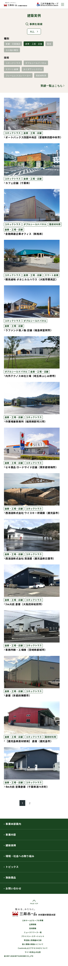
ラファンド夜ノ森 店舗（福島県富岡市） (29, 330)
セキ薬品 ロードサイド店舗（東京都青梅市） (31, 467)
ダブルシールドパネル (35, 62)
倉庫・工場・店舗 (33, 43)
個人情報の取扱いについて (32, 944)
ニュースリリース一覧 (33, 932)
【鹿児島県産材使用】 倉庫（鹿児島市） (29, 741)
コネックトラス (13, 62)
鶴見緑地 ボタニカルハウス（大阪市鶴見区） (31, 279)
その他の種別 (12, 50)
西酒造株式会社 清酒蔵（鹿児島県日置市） (30, 558)
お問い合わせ (13, 888)
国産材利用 (41, 75)
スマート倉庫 (12, 69)
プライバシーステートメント (32, 936)
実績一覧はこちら (52, 85)
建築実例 (11, 845)
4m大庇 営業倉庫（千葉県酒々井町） (27, 786)
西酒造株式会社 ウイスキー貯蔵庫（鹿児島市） (33, 513)
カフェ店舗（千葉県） (18, 183)
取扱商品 (11, 877)
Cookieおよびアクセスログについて (33, 948)
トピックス (12, 866)
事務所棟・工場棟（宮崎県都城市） (26, 649)
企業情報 (32, 924)
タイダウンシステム (32, 69)
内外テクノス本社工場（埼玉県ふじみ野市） (31, 376)
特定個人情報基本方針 (33, 940)
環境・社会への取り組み (20, 856)
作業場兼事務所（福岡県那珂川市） (26, 421)
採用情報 (32, 928)
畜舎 (49, 43)
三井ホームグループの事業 (32, 920)
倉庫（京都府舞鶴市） (18, 695)
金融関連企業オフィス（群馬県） (24, 234)
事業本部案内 (13, 824)
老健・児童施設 (13, 43)
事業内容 (11, 834)
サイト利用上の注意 (33, 952)
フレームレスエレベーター (18, 75)
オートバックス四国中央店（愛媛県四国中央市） (34, 137)
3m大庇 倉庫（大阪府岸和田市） (24, 604)
